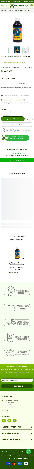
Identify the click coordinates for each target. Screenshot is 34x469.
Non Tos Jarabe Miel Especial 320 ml (16, 269)
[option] (17, 29)
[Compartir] (31, 119)
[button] (27, 42)
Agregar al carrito (12, 119)
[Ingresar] (27, 6)
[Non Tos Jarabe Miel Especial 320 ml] (17, 252)
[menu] (2, 5)
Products (10, 10)
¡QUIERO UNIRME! (17, 386)
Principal (3, 10)
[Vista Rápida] (23, 258)
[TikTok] (15, 421)
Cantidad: (4, 109)
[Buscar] (7, 6)
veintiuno (8, 458)
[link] (17, 224)
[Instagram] (9, 421)
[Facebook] (4, 421)
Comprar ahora (17, 125)
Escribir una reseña (17, 160)
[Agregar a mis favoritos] (28, 119)
